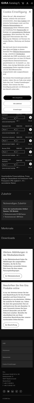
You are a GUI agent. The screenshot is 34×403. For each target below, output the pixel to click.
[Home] (9, 3)
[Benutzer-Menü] (27, 3)
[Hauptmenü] (31, 3)
